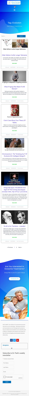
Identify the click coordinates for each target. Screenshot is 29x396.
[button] (14, 10)
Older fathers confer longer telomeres (14, 55)
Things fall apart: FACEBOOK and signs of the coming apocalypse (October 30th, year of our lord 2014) (14, 190)
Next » (20, 247)
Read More (14, 63)
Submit (6, 381)
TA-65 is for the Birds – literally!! (14, 226)
